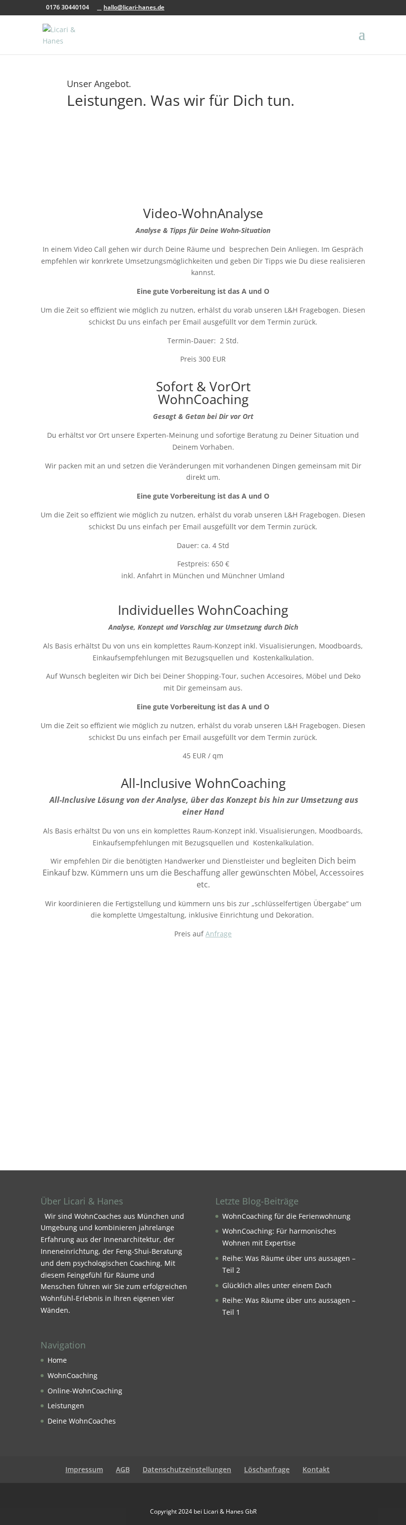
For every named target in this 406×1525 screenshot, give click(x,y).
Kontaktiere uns (203, 1118)
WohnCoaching (73, 1375)
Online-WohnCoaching (85, 1390)
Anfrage (218, 933)
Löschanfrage (267, 1469)
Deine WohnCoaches (82, 1421)
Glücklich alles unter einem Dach (277, 1285)
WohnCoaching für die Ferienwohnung (286, 1216)
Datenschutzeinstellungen (187, 1469)
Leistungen (66, 1405)
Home (57, 1360)
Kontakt (316, 1469)
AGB (123, 1469)
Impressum (84, 1469)
